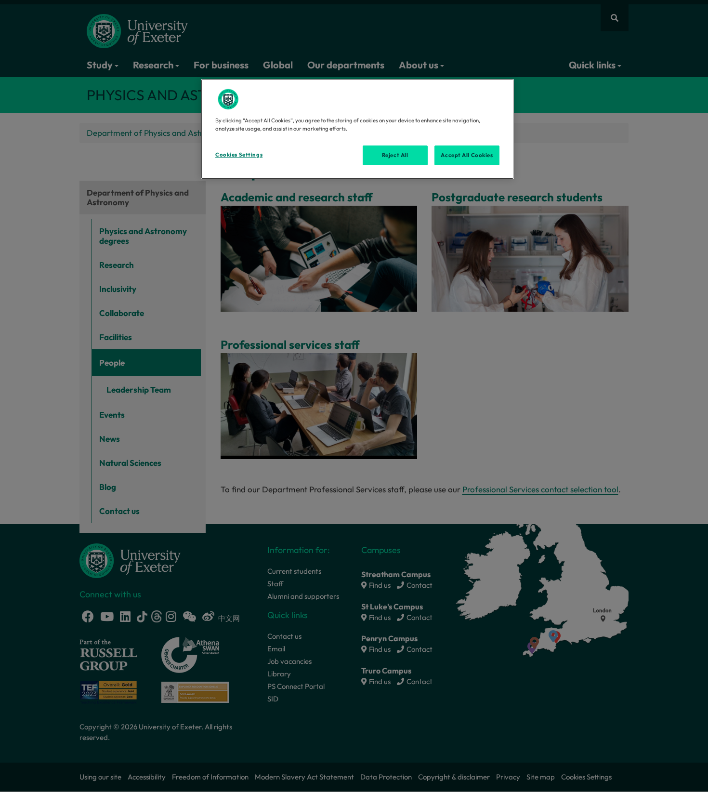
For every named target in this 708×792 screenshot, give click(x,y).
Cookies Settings (238, 154)
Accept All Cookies (467, 155)
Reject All (395, 155)
